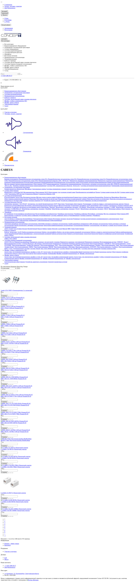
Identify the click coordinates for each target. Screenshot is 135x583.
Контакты (7, 545)
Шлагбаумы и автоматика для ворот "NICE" (94, 209)
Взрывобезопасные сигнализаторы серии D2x (62, 179)
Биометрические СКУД (50, 204)
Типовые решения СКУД (125, 205)
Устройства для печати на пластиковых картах (26, 207)
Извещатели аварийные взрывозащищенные (84, 180)
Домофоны (7, 212)
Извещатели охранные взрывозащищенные (111, 180)
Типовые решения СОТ (35, 200)
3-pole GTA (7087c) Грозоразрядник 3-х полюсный (16, 290)
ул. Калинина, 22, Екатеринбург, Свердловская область (21, 573)
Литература (107, 197)
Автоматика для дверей (35, 204)
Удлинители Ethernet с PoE (46, 194)
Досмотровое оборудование (73, 204)
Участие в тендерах (10, 112)
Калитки (45, 205)
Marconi (64, 228)
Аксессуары (19, 197)
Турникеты (7, 207)
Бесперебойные (28, 219)
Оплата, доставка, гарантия (13, 6)
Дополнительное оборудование (43, 219)
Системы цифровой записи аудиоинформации (65, 215)
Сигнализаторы (28, 132)
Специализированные (11, 220)
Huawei (39, 228)
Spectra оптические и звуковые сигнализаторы (28, 225)
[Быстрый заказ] (9, 296)
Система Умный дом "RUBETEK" (70, 248)
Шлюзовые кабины (115, 209)
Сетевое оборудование (11, 190)
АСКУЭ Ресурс (9, 242)
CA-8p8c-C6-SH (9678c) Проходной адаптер (14, 501)
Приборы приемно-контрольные (79, 243)
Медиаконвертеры (29, 192)
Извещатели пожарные (92, 242)
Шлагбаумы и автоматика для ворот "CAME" (101, 207)
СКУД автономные (92, 205)
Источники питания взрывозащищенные (94, 182)
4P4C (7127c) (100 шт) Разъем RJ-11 (12, 299)
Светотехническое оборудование (14, 262)
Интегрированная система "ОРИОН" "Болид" (114, 242)
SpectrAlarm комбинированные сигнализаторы (58, 225)
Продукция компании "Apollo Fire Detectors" (26, 245)
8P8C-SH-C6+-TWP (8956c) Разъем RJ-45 (13, 378)
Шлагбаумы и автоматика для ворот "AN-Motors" (71, 207)
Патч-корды (29, 253)
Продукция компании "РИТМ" (44, 247)
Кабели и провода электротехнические (103, 232)
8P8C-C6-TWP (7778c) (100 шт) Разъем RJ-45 (15, 352)
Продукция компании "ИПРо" (24, 247)
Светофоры (82, 205)
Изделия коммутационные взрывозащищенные (39, 182)
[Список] (3, 270)
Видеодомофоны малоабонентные (46, 214)
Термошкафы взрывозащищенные (122, 185)
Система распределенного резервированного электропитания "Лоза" (102, 219)
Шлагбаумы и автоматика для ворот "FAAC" (66, 209)
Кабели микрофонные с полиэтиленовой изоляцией (35, 233)
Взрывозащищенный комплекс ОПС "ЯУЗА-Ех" (54, 180)
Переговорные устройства (12, 215)
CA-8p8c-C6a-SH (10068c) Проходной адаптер (15, 510)
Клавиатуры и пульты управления (84, 197)
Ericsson (24, 228)
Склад (6, 106)
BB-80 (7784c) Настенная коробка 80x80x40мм (15, 440)
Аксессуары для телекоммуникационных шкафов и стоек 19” (23, 252)
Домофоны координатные (65, 214)
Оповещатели (57, 243)
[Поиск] (21, 74)
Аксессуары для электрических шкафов (86, 257)
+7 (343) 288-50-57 (6, 75)
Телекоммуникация (10, 227)
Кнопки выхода (53, 205)
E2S (5, 558)
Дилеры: (3, 554)
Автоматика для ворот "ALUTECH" (15, 204)
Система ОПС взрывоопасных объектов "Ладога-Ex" (63, 185)
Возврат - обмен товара (11, 543)
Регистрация (8, 30)
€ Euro (6, 18)
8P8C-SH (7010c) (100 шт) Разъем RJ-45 (13, 361)
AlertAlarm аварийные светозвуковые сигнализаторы (21, 224)
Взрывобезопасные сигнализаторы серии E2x (91, 179)
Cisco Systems (17, 228)
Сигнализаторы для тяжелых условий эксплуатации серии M (109, 225)
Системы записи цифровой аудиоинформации (35, 215)
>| (5, 535)
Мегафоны (28, 189)
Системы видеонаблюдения (13, 94)
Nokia (73, 228)
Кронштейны (99, 197)
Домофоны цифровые (81, 214)
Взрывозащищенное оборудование (15, 91)
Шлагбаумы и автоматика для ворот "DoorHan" (37, 209)
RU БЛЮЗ (13, 238)
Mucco (6, 559)
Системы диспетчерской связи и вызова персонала (20, 99)
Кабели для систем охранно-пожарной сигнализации (73, 232)
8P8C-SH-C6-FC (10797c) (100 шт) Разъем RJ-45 (16, 387)
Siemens (81, 228)
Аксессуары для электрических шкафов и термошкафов (60, 252)
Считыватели (112, 205)
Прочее (97, 192)
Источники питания (10, 217)
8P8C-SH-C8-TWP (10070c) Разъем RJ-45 (13, 423)
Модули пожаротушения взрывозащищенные (18, 184)
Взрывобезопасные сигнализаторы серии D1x (33, 179)
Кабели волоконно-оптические (32, 232)
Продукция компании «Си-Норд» (107, 247)
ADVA (6, 228)
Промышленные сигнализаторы (14, 96)
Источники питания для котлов (63, 219)
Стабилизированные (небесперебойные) (49, 220)
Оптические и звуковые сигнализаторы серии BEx (98, 184)
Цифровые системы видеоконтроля (95, 200)
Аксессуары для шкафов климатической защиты (58, 257)
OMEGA (7, 238)
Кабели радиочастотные (59, 233)
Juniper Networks (52, 228)
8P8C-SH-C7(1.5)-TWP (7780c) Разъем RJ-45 (14, 414)
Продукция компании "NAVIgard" (70, 245)
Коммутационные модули (87, 252)
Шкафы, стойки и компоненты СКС (15, 101)
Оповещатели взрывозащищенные (70, 184)
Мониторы (123, 197)
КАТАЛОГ (4, 39)
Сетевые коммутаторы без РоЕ (110, 192)
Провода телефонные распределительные (111, 233)
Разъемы (44, 253)
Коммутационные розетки (103, 252)
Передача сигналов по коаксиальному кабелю (72, 199)
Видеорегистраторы (29, 197)
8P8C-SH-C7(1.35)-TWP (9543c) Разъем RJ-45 (15, 405)
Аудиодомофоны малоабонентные (24, 214)
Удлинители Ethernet (31, 194)
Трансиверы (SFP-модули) (16, 194)
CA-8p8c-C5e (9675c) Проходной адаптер (14, 449)
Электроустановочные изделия (57, 262)
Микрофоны (115, 197)
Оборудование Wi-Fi (41, 192)
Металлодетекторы (64, 205)
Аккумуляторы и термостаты (13, 219)
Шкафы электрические (87, 253)
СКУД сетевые (103, 205)
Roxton (15, 160)
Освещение (65, 243)
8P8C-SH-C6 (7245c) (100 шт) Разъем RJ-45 (14, 370)
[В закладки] (10, 296)
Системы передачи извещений (91, 248)
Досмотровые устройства (91, 204)
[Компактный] (5, 270)
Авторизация (8, 28)
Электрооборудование (11, 104)
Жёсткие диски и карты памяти (46, 197)
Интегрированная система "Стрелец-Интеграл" (19, 243)
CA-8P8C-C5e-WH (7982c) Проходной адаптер (15, 467)
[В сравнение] (12, 296)
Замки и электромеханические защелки (111, 204)
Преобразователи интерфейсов (85, 192)
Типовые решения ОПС (108, 248)
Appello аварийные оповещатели (78, 224)
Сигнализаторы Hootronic (81, 225)
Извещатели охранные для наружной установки (45, 242)
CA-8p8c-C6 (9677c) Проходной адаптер (13, 493)
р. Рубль (7, 21)
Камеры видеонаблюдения (64, 197)
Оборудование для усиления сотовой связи (61, 192)
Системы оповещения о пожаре (56, 189)
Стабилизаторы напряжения (27, 220)
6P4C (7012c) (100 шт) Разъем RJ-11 (12, 308)
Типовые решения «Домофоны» (90, 215)
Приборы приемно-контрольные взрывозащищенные (29, 185)
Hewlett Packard (32, 228)
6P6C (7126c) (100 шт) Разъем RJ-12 (12, 317)
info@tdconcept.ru (9, 8)
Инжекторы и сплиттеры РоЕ (13, 192)
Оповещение (27, 151)
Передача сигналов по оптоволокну (98, 199)
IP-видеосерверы (9, 197)
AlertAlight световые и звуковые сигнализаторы (53, 224)
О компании (8, 4)
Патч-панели (38, 253)
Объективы (32, 199)
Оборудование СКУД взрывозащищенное (46, 184)
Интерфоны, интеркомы (95, 214)
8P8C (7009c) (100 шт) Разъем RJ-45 (12, 325)
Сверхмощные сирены (39, 189)
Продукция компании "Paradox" (91, 245)
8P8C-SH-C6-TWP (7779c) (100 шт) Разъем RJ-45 (16, 396)
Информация (5, 540)
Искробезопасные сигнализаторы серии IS (67, 182)
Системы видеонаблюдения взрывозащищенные (96, 185)
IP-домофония (8, 214)
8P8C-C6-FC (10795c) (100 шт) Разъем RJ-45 (14, 343)
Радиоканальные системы (21, 248)
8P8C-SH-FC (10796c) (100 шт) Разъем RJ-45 (14, 431)
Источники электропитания (33, 205)
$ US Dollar (7, 20)
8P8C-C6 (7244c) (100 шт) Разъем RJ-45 (13, 334)
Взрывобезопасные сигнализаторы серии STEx (23, 180)
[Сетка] (1, 270)
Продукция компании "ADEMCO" (101, 243)
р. (4, 15)
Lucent (60, 228)
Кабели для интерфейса (49, 232)
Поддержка (4, 548)
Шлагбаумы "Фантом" (48, 207)
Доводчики (61, 204)
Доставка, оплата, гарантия (12, 114)
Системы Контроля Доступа (13, 202)
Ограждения (75, 205)
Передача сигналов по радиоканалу (121, 199)
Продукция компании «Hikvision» (64, 247)
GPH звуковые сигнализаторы (98, 224)
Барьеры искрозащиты (11, 179)
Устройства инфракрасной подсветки (72, 200)
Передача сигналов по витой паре (47, 199)
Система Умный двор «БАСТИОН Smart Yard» (44, 248)
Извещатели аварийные (21, 242)
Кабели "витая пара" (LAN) (13, 232)
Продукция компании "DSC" (49, 245)
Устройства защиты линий (52, 200)
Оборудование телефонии (120, 252)
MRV (69, 228)
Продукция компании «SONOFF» (86, 247)
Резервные (76, 219)
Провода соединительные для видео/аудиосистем (82, 233)
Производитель (9, 165)
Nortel (77, 228)
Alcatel (11, 228)
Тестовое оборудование (20, 200)
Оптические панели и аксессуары (15, 253)
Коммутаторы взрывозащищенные (118, 182)
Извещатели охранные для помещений (72, 242)
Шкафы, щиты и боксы (11, 102)
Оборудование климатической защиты (16, 199)
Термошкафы (52, 253)
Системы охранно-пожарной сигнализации (18, 240)
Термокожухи (8, 200)
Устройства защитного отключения (36, 262)
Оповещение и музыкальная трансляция (17, 92)
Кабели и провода (10, 97)
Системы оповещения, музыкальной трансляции (82, 189)
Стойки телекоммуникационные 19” (110, 257)
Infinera (44, 228)
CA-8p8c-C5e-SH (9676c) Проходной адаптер (15, 458)
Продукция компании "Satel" (110, 245)
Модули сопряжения (110, 214)
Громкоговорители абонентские (14, 189)
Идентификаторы (18, 205)
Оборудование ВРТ (123, 214)
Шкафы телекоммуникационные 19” (67, 253)
